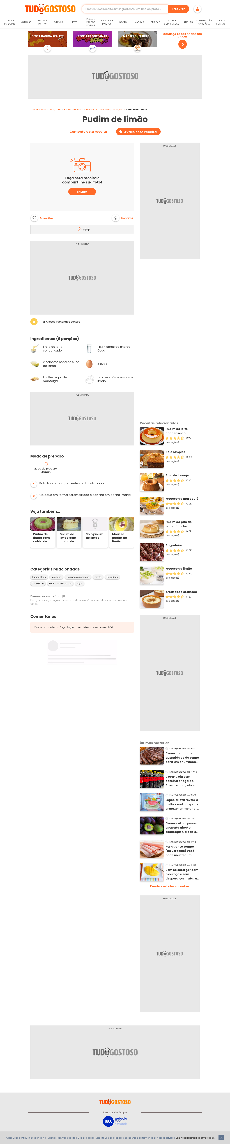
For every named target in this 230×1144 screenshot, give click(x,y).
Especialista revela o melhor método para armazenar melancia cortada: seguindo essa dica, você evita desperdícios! (182, 804)
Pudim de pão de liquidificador (178, 524)
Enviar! (82, 192)
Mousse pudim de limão (119, 537)
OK (221, 1137)
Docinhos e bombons (78, 577)
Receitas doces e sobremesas (80, 109)
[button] (123, 217)
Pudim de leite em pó (60, 583)
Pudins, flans (39, 577)
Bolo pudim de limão (94, 536)
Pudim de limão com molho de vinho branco (67, 537)
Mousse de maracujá (182, 499)
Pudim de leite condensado (176, 431)
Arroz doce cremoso (181, 592)
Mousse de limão (178, 569)
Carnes (58, 22)
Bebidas (155, 22)
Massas (139, 22)
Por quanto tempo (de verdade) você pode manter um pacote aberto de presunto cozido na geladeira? (180, 851)
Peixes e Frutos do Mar (90, 22)
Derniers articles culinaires (169, 886)
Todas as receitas (220, 22)
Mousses (56, 577)
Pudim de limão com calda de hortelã (41, 537)
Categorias (55, 109)
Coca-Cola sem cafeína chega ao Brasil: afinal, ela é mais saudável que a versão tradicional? (181, 781)
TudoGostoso (37, 109)
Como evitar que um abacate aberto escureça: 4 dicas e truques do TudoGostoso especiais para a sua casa (181, 827)
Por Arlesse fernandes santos (60, 322)
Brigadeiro (112, 577)
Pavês (98, 577)
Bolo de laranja (177, 475)
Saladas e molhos (107, 22)
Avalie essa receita (140, 132)
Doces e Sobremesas (171, 22)
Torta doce (37, 583)
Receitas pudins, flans (112, 109)
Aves (74, 22)
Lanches (188, 22)
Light (79, 583)
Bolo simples (175, 452)
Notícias (26, 22)
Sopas (123, 22)
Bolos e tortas (42, 22)
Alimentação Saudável (204, 22)
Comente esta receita (88, 131)
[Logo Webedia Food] (115, 1121)
